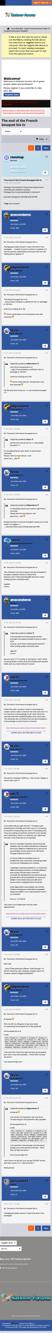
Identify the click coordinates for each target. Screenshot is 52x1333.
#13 (46, 1009)
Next (46, 148)
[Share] (45, 173)
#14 (46, 1098)
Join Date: (15, 167)
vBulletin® (15, 1323)
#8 (47, 622)
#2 (47, 237)
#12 (46, 954)
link (10, 90)
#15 (46, 1204)
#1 (47, 180)
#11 (46, 816)
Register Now (12, 94)
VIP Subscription (9, 1268)
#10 (46, 769)
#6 (46, 495)
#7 (46, 563)
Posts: (13, 170)
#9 (46, 700)
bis (10, 203)
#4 (46, 353)
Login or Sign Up (40, 2)
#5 (46, 429)
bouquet (16, 203)
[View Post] (38, 363)
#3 (47, 290)
